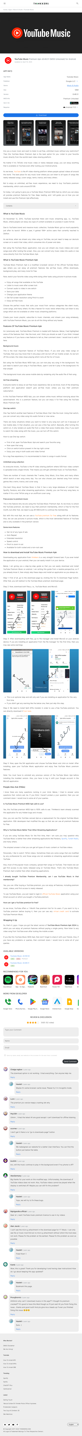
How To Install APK (9, 1360)
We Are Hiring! (8, 1349)
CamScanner (7, 1389)
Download (41, 115)
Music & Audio (18, 9)
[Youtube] (13, 1424)
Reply (12, 1077)
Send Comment (70, 1061)
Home (5, 9)
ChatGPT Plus (7, 1385)
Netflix (5, 1382)
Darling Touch (7, 1400)
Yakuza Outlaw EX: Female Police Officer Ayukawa (19, 1403)
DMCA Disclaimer (9, 1345)
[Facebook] (5, 1424)
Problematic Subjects (10, 1407)
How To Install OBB (9, 1367)
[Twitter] (9, 1424)
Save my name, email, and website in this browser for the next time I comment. (32, 1055)
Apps (10, 9)
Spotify (64, 839)
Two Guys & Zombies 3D (11, 1410)
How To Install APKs (9, 1364)
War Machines (7, 1414)
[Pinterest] (17, 1424)
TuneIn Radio (73, 839)
